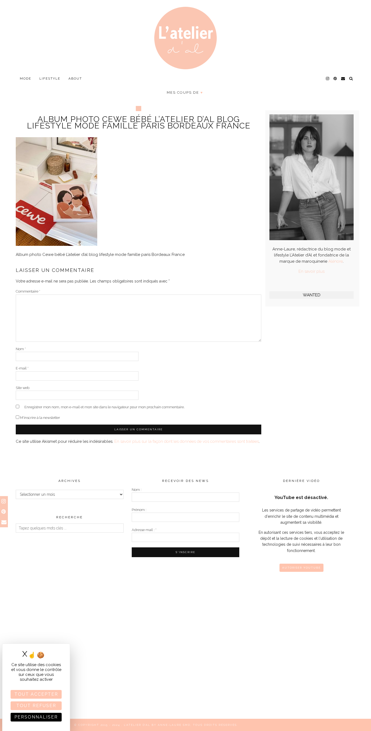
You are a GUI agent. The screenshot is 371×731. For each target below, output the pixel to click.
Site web (22, 388)
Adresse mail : (144, 530)
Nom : (137, 490)
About (75, 78)
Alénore (335, 261)
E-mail (22, 368)
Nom (21, 349)
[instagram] (328, 78)
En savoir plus (311, 271)
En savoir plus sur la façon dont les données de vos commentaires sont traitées (186, 441)
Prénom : (139, 510)
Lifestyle (49, 78)
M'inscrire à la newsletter (39, 418)
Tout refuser (36, 705)
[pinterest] (335, 78)
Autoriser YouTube (301, 567)
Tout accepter (36, 694)
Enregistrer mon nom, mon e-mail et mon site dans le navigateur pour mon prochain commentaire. (104, 407)
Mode (25, 78)
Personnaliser (36, 717)
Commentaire (28, 291)
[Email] (343, 78)
